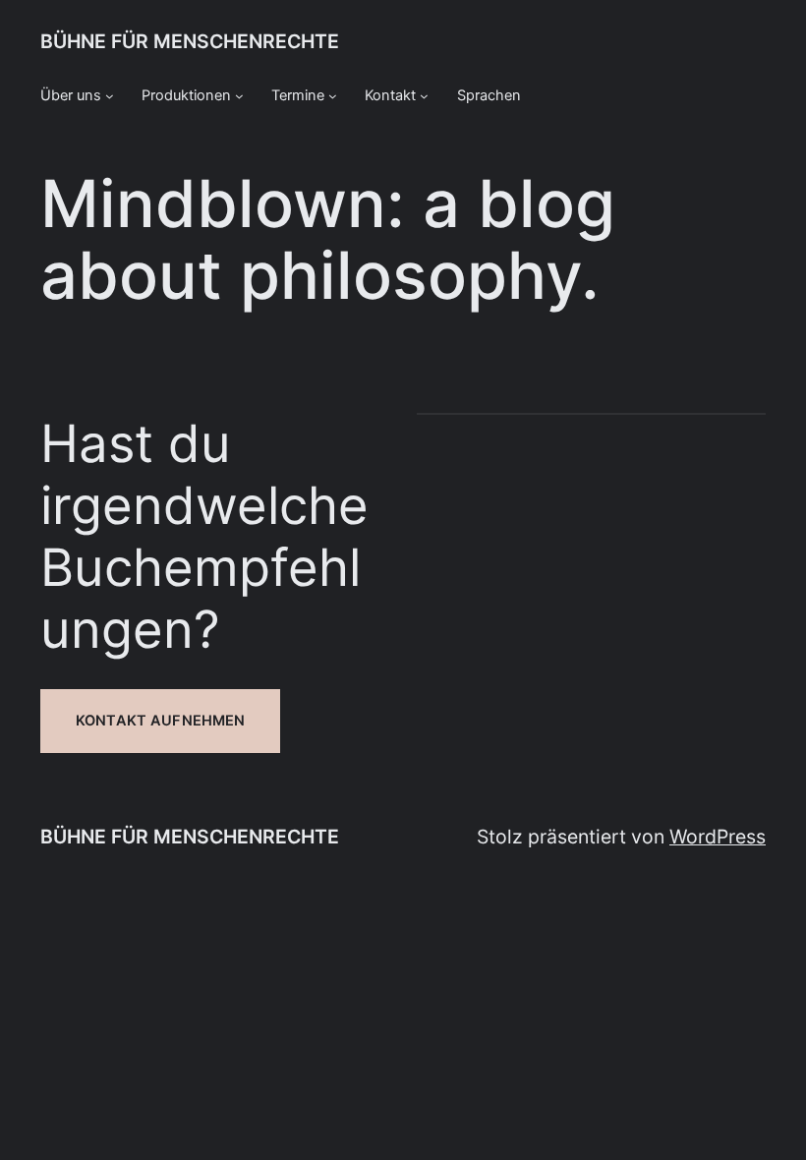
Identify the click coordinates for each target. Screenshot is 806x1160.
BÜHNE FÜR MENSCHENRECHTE (189, 41)
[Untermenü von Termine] (332, 95)
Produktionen (186, 95)
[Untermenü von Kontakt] (424, 95)
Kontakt (390, 95)
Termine (297, 95)
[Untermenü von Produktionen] (239, 95)
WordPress (717, 836)
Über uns (70, 95)
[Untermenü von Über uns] (109, 95)
